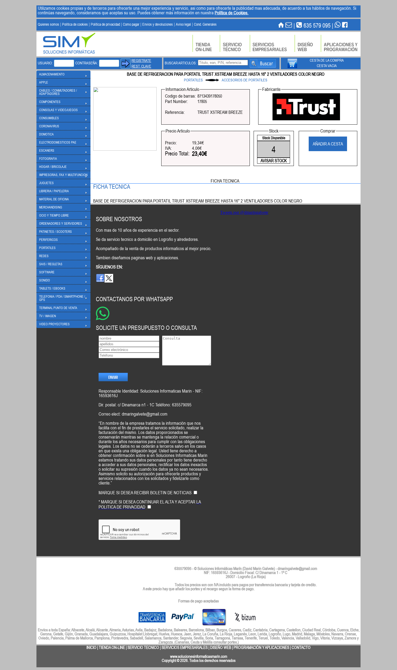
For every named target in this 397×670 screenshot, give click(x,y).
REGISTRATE (141, 60)
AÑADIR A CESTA (328, 144)
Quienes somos (48, 24)
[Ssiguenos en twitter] (109, 281)
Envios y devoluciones (157, 24)
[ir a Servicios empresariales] (272, 43)
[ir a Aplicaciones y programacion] (341, 43)
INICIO (91, 647)
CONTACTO (301, 647)
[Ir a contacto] (288, 25)
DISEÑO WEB (220, 647)
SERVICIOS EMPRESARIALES (185, 647)
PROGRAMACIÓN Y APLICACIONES (261, 647)
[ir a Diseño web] (308, 43)
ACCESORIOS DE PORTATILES (244, 80)
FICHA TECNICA (225, 181)
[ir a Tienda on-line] (206, 43)
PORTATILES (193, 80)
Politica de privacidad (105, 24)
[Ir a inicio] (281, 25)
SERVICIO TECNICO (143, 647)
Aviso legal (183, 24)
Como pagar (131, 24)
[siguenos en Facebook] (345, 25)
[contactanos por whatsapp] (338, 25)
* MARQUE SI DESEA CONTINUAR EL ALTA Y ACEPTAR (150, 504)
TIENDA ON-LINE (112, 647)
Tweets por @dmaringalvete (244, 212)
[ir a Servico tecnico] (235, 43)
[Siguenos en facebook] (100, 281)
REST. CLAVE (141, 66)
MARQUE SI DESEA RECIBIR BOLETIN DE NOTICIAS (145, 492)
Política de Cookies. (231, 12)
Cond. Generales (205, 24)
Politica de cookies (75, 24)
